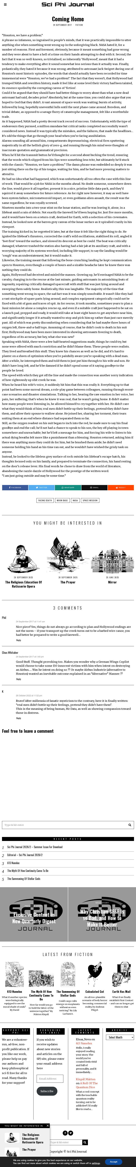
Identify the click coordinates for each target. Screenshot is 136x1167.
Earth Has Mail (121, 991)
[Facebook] (65, 1133)
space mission (90, 500)
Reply (18, 640)
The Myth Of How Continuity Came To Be (27, 871)
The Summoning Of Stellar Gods (23, 879)
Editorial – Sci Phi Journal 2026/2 (24, 855)
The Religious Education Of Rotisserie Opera (23, 584)
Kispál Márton (85, 1079)
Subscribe (46, 1091)
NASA (75, 500)
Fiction (79, 25)
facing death (45, 500)
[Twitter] (70, 1133)
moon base (62, 500)
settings (96, 1163)
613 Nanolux (13, 863)
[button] (130, 825)
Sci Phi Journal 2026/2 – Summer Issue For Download (35, 847)
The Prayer (67, 582)
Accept (113, 1161)
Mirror (112, 582)
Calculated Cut (94, 991)
